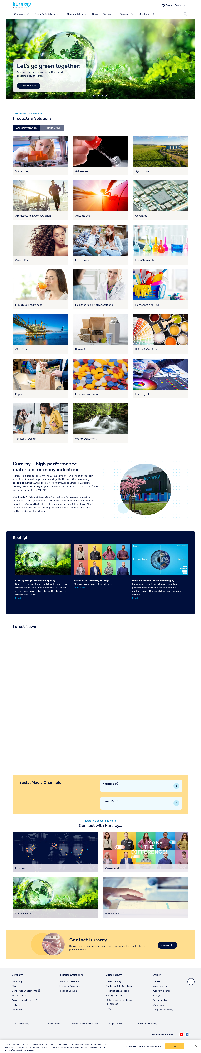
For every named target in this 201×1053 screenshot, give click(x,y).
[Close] (196, 1046)
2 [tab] (102, 96)
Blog (108, 1008)
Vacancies (158, 1004)
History (16, 1004)
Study (156, 995)
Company (19, 14)
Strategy (17, 986)
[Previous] (12, 59)
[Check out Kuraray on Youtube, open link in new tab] (181, 1034)
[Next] (189, 59)
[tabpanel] (100, 289)
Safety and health (116, 995)
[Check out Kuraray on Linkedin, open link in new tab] (187, 1034)
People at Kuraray (163, 1009)
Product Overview (69, 981)
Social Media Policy (147, 1023)
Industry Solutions (69, 986)
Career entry (160, 1000)
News (95, 14)
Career (107, 14)
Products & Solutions (46, 14)
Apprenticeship (161, 990)
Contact (124, 14)
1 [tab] (99, 96)
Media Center (19, 995)
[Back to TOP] (191, 981)
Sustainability (75, 14)
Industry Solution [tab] (26, 127)
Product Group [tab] (52, 127)
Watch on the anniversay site (37, 85)
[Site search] (185, 14)
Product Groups (68, 990)
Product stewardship (118, 990)
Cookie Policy (53, 1023)
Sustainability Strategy (119, 986)
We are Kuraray (162, 986)
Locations (17, 1009)
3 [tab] (106, 96)
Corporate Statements (24, 990)
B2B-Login (144, 14)
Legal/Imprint (116, 1023)
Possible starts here (23, 1000)
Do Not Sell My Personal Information (143, 1046)
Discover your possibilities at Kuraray (95, 584)
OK (174, 1046)
